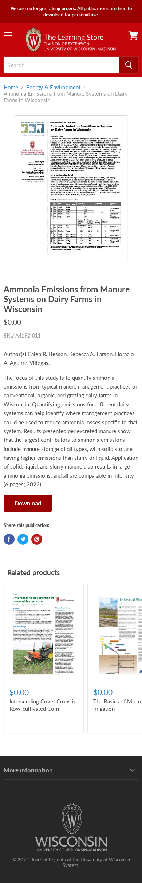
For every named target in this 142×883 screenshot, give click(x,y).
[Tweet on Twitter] (22, 539)
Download (28, 503)
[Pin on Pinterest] (36, 539)
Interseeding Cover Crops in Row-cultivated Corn (42, 705)
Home (11, 87)
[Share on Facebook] (9, 539)
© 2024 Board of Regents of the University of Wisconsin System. (71, 862)
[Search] (128, 65)
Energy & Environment (53, 87)
